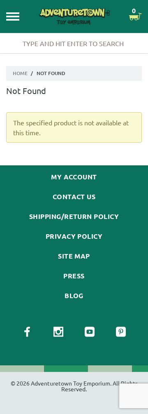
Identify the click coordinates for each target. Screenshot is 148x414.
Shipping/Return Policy (74, 216)
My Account (74, 177)
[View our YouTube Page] (90, 332)
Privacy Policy (74, 236)
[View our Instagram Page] (58, 332)
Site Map (74, 256)
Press (73, 276)
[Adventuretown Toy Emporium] (74, 16)
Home (20, 73)
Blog (74, 295)
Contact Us (74, 196)
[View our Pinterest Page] (121, 332)
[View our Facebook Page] (27, 332)
